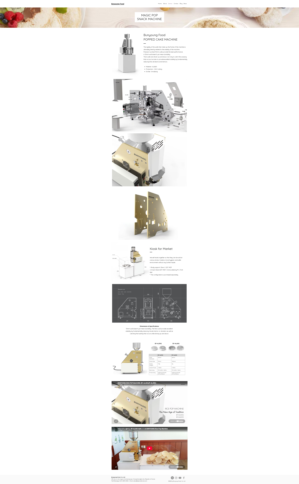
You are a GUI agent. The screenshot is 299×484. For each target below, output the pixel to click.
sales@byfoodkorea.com (140, 481)
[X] (172, 477)
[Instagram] (176, 477)
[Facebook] (183, 477)
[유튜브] (180, 477)
